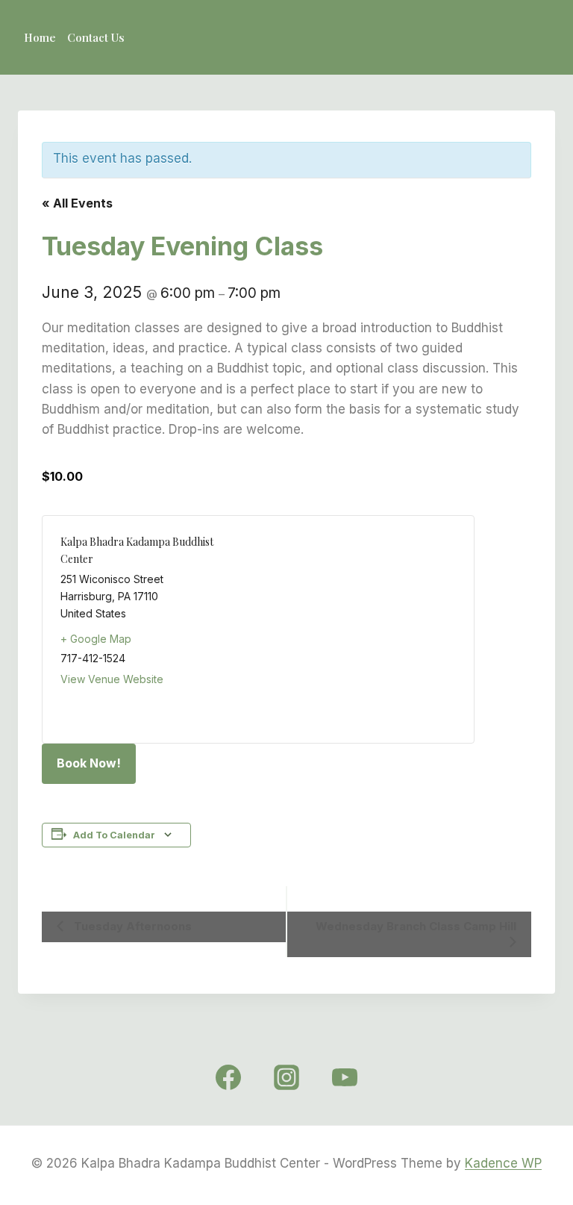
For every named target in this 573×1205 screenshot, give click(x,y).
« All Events (77, 203)
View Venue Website (111, 679)
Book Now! (89, 763)
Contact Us (96, 37)
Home (40, 37)
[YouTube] (344, 1077)
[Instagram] (286, 1077)
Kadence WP (503, 1163)
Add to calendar (114, 835)
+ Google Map (95, 638)
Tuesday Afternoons (131, 926)
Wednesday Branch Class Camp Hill (416, 926)
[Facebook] (228, 1077)
